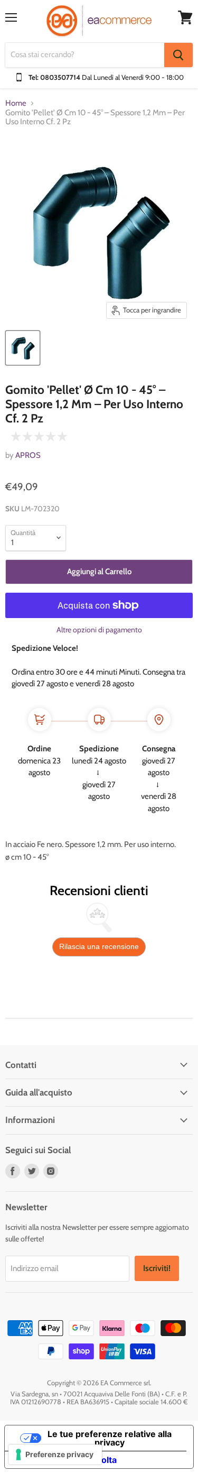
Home (15, 103)
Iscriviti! (157, 1268)
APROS (28, 455)
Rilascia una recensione (99, 946)
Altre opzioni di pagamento (99, 629)
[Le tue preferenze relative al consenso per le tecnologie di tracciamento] (55, 1454)
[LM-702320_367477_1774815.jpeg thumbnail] (23, 348)
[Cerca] (178, 55)
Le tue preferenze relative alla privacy (110, 1438)
